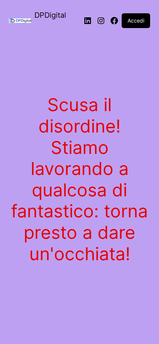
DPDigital (50, 15)
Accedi (136, 20)
